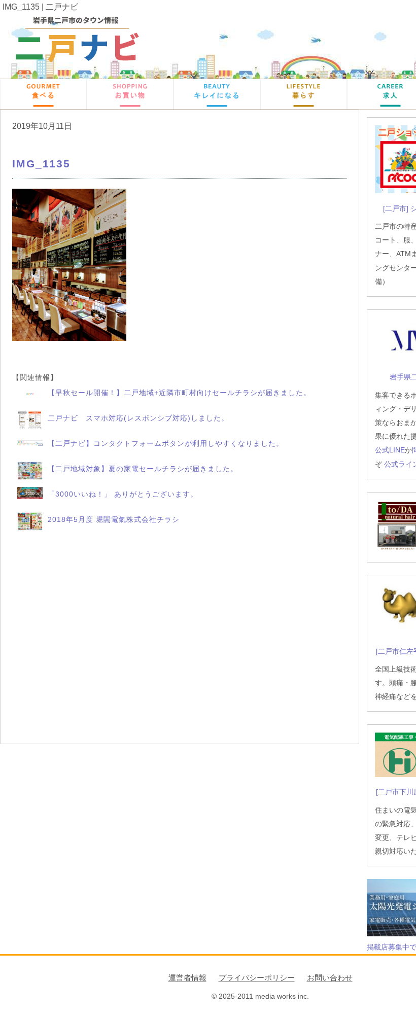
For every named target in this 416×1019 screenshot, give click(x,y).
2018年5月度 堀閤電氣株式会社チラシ (114, 519)
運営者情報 (187, 977)
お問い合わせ (330, 977)
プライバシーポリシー (257, 977)
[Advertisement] (179, 638)
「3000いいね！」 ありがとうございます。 (123, 494)
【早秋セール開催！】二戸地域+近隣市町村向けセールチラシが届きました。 (179, 393)
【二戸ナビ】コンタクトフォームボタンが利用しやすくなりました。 (166, 443)
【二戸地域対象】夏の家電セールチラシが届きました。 (143, 469)
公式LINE (390, 450)
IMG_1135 (41, 163)
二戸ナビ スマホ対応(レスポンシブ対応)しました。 (138, 418)
